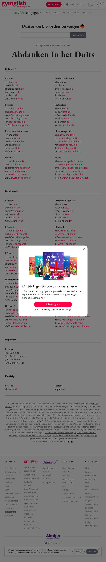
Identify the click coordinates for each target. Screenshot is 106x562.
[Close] (84, 249)
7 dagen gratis (53, 304)
